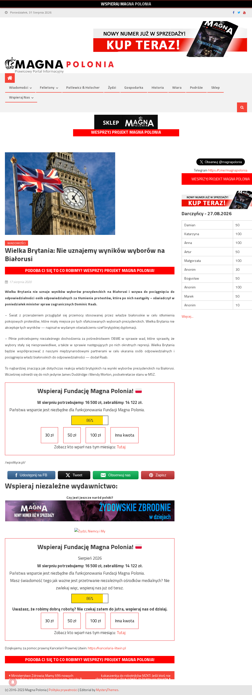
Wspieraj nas (19, 97)
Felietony (47, 87)
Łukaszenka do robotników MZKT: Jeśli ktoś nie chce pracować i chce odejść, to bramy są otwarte (133, 676)
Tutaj (121, 447)
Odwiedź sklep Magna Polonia (126, 122)
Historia (158, 87)
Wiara (177, 87)
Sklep (215, 87)
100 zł (95, 435)
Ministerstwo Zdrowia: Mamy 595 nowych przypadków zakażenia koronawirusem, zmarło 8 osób (45, 676)
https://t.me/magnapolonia (227, 170)
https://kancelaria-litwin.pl (107, 648)
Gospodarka (133, 87)
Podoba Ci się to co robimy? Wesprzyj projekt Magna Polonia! (89, 270)
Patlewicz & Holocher (83, 87)
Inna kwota (124, 435)
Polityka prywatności (63, 689)
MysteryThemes (107, 689)
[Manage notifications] (13, 682)
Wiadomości (18, 87)
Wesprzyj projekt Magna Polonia (126, 132)
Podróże (196, 87)
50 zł (72, 435)
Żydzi (112, 87)
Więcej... (187, 316)
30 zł (49, 435)
